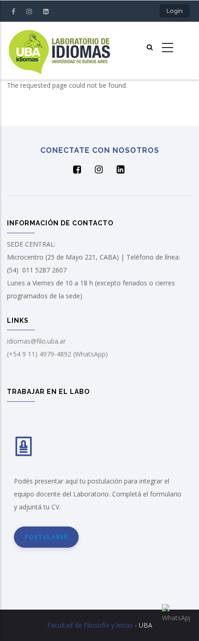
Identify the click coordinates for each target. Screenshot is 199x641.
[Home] (59, 50)
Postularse (46, 537)
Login (175, 10)
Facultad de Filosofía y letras (90, 625)
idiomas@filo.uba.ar (36, 341)
